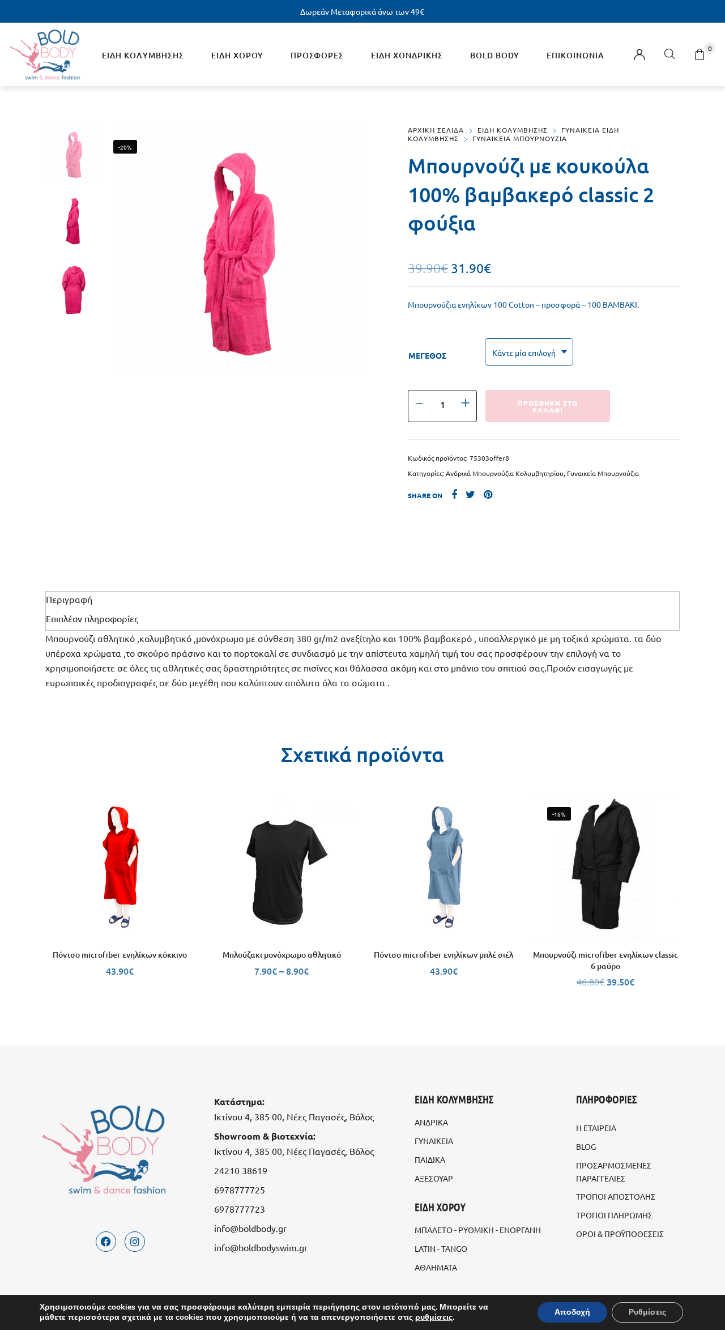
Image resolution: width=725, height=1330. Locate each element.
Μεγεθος (427, 355)
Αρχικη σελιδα (436, 129)
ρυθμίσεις (434, 1317)
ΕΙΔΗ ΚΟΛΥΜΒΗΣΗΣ (143, 55)
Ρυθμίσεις (647, 1312)
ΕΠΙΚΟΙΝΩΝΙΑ (575, 55)
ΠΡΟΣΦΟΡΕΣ (317, 55)
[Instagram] (135, 1241)
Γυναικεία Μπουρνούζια (603, 473)
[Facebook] (106, 1241)
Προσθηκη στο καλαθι (548, 406)
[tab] (362, 599)
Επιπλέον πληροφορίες (92, 618)
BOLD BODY (494, 55)
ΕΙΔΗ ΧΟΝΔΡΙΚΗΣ (407, 55)
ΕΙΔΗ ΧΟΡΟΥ (237, 55)
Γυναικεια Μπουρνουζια (519, 138)
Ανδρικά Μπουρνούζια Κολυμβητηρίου (505, 473)
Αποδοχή (572, 1312)
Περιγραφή (69, 599)
